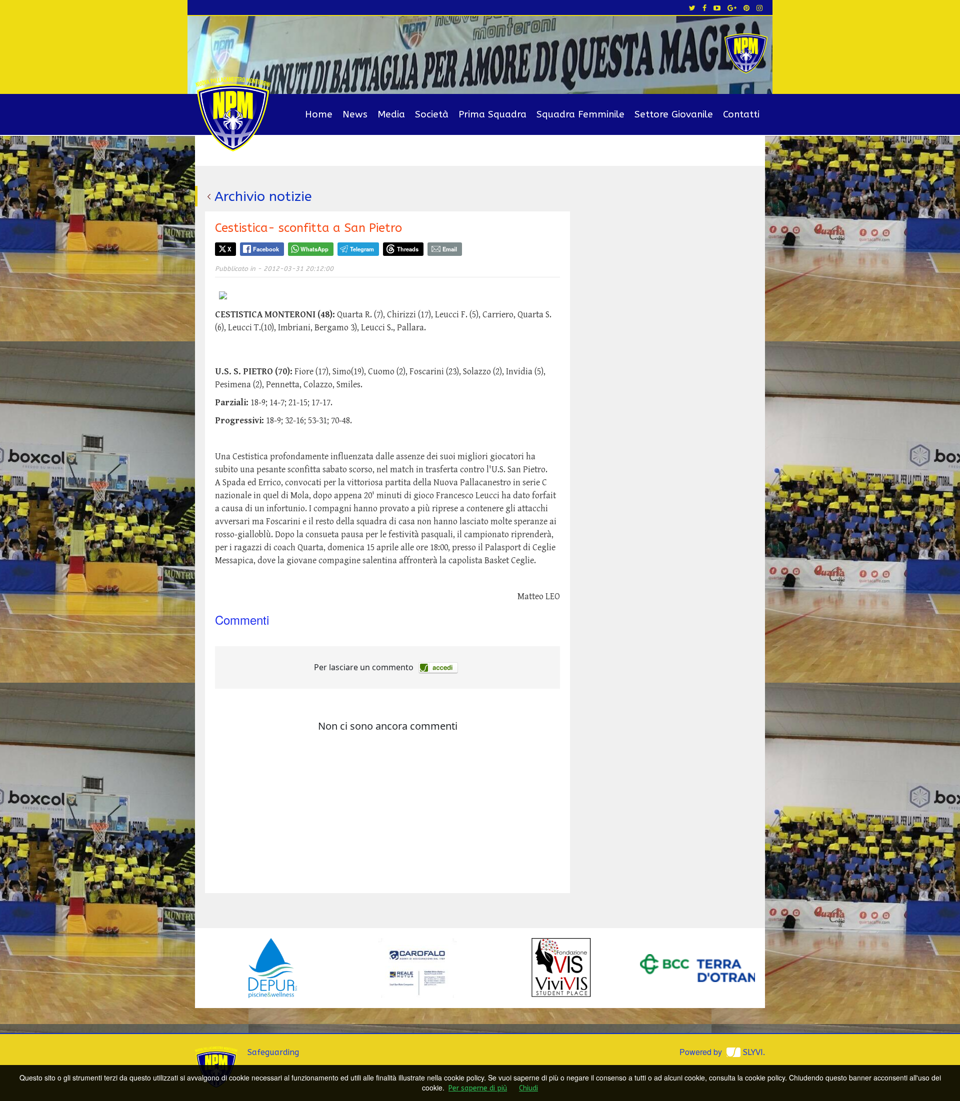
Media (391, 114)
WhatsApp (314, 249)
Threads (407, 249)
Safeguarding (273, 1052)
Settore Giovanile (673, 114)
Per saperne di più (477, 1088)
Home (318, 114)
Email (449, 249)
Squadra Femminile (580, 114)
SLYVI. (754, 1052)
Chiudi (528, 1088)
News (355, 114)
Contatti (741, 114)
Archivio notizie (263, 196)
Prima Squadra (492, 114)
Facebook (266, 249)
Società (431, 114)
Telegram (362, 249)
